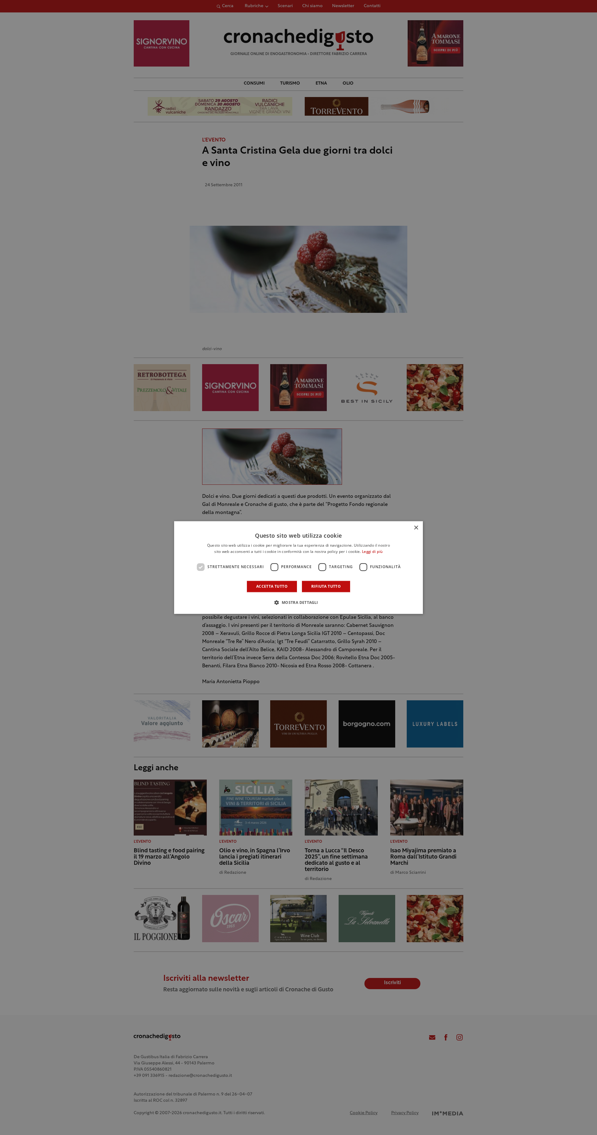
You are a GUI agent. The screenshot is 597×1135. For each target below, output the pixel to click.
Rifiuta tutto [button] (326, 586)
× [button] (416, 528)
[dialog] (298, 567)
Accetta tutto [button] (272, 586)
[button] (298, 602)
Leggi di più (372, 552)
